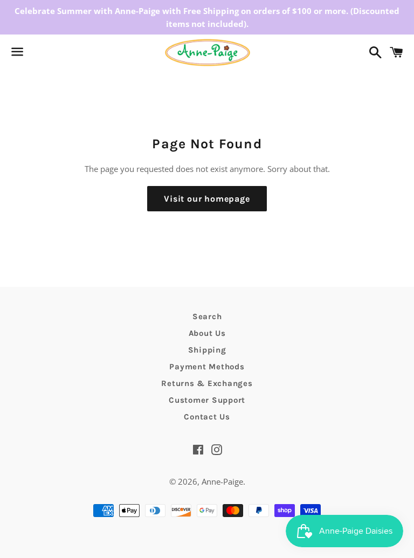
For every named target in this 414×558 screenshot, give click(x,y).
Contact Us (207, 417)
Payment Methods (206, 366)
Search (207, 316)
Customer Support (207, 400)
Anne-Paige (222, 481)
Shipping (207, 350)
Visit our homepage (207, 199)
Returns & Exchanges (206, 383)
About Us (207, 333)
